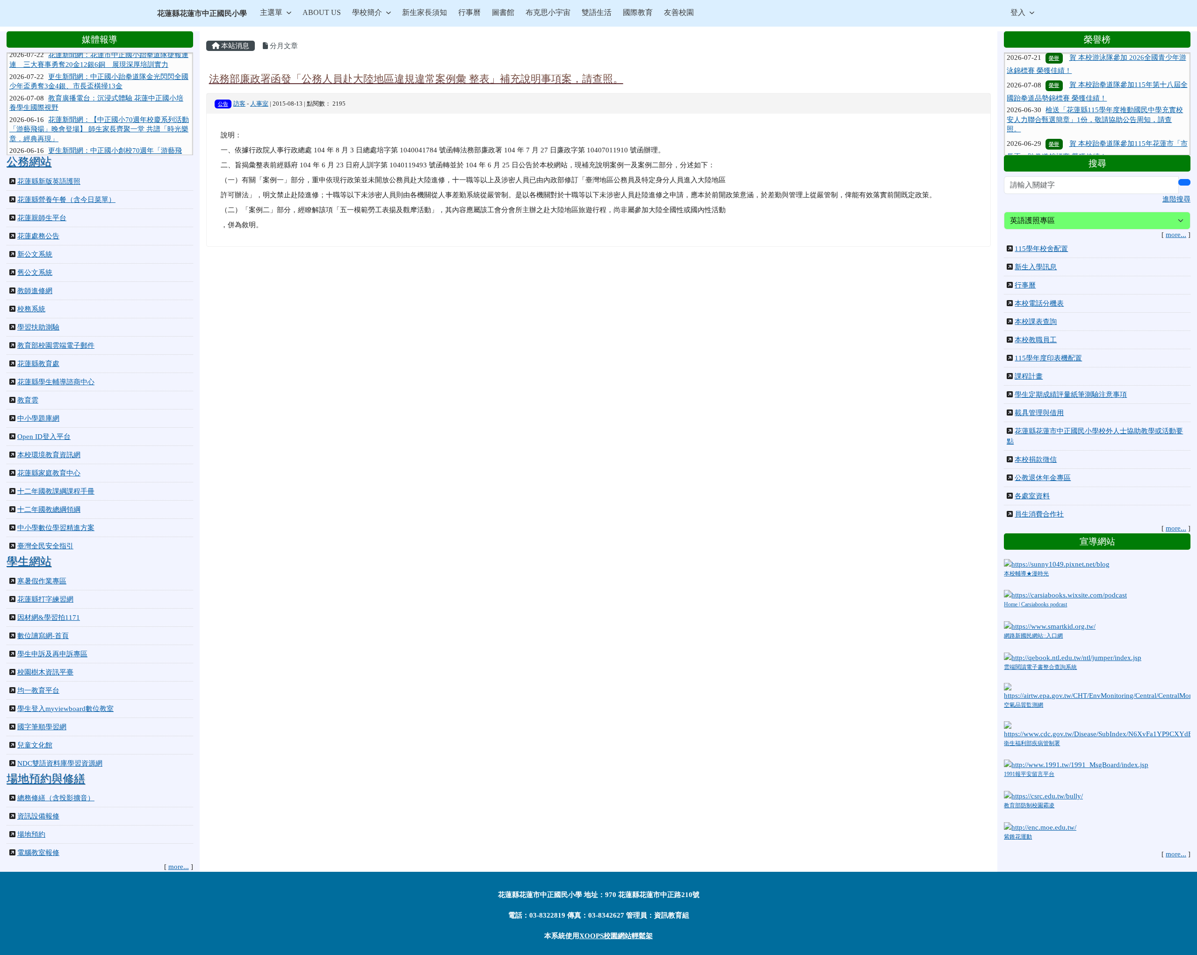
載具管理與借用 (1039, 412)
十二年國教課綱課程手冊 (55, 491)
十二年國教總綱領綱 (48, 509)
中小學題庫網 (38, 418)
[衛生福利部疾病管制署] (1097, 729)
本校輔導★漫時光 (1026, 573)
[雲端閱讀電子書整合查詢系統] (1072, 657)
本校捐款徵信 (1036, 459)
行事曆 (469, 12)
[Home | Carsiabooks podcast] (1065, 594)
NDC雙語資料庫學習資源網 (59, 763)
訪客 (239, 104)
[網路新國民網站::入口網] (1050, 626)
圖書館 (503, 12)
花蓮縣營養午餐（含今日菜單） (66, 199)
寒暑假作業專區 (41, 581)
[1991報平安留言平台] (1076, 764)
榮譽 (1054, 64)
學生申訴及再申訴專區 (52, 654)
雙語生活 (597, 12)
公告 (223, 104)
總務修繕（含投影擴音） (55, 798)
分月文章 (283, 46)
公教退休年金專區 (1043, 477)
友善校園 (679, 12)
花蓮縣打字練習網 (45, 599)
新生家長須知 (424, 12)
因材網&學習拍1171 (48, 617)
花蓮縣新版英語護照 (48, 181)
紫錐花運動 (1018, 836)
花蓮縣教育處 (38, 363)
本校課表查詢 (1036, 321)
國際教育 (638, 12)
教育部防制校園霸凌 (1029, 805)
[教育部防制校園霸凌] (1043, 795)
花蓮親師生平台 (41, 218)
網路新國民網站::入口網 (1033, 635)
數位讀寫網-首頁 (43, 635)
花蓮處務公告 (38, 236)
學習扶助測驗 (38, 327)
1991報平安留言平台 (1029, 774)
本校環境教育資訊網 (48, 455)
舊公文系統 (34, 272)
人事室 (259, 104)
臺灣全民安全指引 (45, 546)
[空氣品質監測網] (1097, 691)
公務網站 (29, 162)
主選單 (271, 12)
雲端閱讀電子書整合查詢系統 (1040, 667)
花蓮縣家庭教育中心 (48, 473)
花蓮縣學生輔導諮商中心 (55, 382)
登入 (1017, 12)
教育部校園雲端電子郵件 (55, 345)
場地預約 (31, 834)
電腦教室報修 (38, 852)
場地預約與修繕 (46, 779)
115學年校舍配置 (1041, 248)
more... (178, 866)
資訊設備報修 (38, 816)
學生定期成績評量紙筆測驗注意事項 (1071, 394)
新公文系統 (34, 254)
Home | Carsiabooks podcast (1035, 604)
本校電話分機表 (1039, 303)
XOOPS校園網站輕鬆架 (616, 936)
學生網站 (29, 561)
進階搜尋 (1176, 199)
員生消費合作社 (1039, 514)
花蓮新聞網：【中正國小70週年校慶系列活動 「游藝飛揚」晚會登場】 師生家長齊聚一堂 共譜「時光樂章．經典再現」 (99, 112)
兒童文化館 (34, 745)
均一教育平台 (38, 690)
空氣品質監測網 (1023, 705)
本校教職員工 (1036, 340)
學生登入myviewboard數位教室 (65, 708)
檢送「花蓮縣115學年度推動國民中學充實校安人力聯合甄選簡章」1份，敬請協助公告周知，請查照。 (1095, 99)
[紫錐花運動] (1040, 826)
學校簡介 (367, 12)
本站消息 (234, 46)
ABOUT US (322, 12)
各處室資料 (1032, 496)
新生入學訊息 (1036, 267)
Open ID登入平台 (44, 436)
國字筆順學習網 (41, 727)
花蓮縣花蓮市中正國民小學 (202, 13)
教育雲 (27, 400)
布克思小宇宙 (548, 12)
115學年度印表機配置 (1048, 358)
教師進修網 (34, 290)
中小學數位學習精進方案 (55, 527)
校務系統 (31, 309)
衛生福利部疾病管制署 (1032, 743)
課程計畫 (1029, 376)
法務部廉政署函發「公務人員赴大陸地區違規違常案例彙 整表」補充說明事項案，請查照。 (416, 79)
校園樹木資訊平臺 (45, 672)
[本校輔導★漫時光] (1057, 563)
